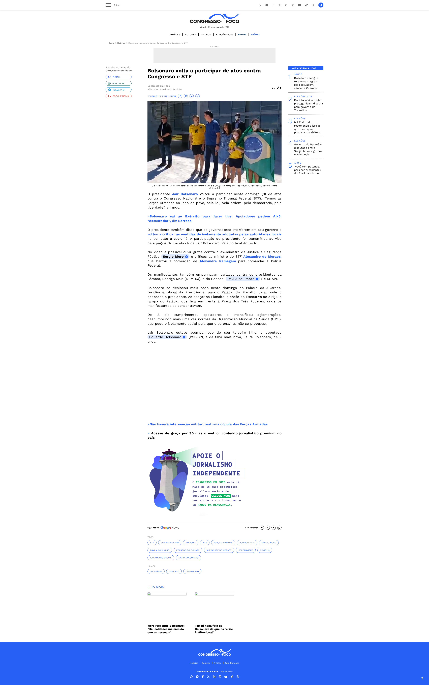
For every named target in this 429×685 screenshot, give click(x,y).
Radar (242, 34)
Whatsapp (118, 83)
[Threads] (313, 5)
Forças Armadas (223, 542)
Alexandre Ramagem (218, 261)
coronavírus (245, 550)
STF (152, 542)
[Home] (214, 18)
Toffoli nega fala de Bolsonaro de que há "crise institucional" (214, 629)
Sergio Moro (173, 256)
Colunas (190, 34)
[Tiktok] (306, 5)
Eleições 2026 (224, 34)
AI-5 (205, 542)
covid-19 (264, 550)
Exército (191, 542)
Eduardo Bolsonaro (165, 337)
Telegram (118, 90)
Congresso (192, 571)
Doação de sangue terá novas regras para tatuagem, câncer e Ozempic (306, 83)
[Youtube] (299, 5)
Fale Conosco (232, 663)
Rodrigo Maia (247, 542)
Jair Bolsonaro (184, 194)
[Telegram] (266, 5)
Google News (120, 96)
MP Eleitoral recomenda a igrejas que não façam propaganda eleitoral (307, 127)
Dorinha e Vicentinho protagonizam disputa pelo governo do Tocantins (308, 105)
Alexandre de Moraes (262, 256)
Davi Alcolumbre (240, 279)
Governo (174, 571)
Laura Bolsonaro (188, 558)
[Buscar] (320, 5)
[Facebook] (273, 5)
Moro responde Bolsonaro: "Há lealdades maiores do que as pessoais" (166, 629)
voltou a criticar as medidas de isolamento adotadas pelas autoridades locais (214, 234)
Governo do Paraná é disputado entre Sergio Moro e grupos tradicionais (308, 149)
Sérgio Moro (269, 542)
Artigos (206, 34)
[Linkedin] (286, 5)
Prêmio (255, 34)
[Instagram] (293, 5)
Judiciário (156, 571)
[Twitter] (279, 5)
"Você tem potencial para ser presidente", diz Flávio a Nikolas (307, 170)
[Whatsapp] (260, 5)
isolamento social (160, 558)
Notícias (175, 34)
